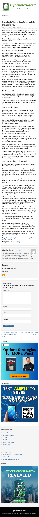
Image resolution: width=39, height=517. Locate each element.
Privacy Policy (7, 452)
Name (5, 306)
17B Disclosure (7, 457)
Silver (32, 238)
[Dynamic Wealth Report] (19, 10)
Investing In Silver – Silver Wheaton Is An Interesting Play (18, 23)
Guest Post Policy (8, 442)
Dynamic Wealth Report (19, 511)
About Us (5, 433)
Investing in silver (24, 238)
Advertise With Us (8, 435)
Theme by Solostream (31, 513)
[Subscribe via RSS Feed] (3, 275)
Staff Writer (4, 27)
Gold (16, 238)
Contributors (6, 440)
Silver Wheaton (7, 239)
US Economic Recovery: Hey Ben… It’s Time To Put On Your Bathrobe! (9, 334)
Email (4, 313)
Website (5, 319)
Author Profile (17, 250)
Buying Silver (10, 238)
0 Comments (18, 27)
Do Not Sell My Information (11, 459)
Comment (6, 290)
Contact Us (6, 437)
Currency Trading (14, 242)
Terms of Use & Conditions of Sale (13, 454)
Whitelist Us (6, 444)
